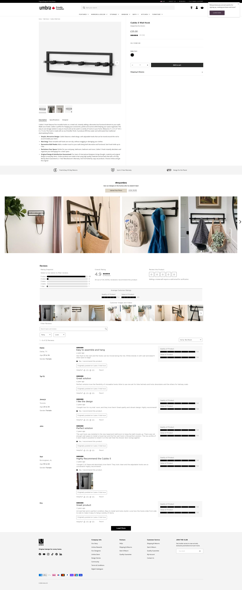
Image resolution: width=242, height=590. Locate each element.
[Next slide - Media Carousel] (240, 222)
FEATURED (83, 14)
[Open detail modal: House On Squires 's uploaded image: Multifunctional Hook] (209, 225)
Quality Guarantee (125, 554)
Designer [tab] (65, 120)
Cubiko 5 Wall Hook (55, 18)
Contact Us (150, 558)
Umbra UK (45, 583)
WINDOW (125, 14)
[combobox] (128, 8)
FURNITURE (156, 14)
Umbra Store (95, 554)
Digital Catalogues (97, 569)
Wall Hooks (46, 18)
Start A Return (123, 551)
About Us (172, 1)
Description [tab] (43, 120)
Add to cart (177, 65)
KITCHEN (144, 14)
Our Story (94, 543)
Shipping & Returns (125, 547)
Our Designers (96, 551)
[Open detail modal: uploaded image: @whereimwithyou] (33, 225)
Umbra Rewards (96, 547)
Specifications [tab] (54, 120)
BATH (135, 14)
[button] (202, 8)
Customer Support (196, 1)
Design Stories (96, 558)
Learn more (217, 13)
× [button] (238, 4)
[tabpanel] (80, 142)
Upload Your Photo (116, 190)
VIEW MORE (132, 190)
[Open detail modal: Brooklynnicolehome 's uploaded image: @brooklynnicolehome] (92, 225)
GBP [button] (164, 1)
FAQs (121, 543)
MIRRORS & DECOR (98, 14)
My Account (151, 554)
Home (40, 18)
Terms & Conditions (97, 565)
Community (95, 562)
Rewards (182, 1)
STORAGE (113, 14)
